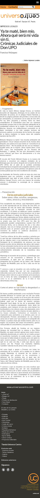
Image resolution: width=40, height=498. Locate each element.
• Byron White (6, 436)
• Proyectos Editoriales (9, 439)
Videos (4, 456)
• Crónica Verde (6, 426)
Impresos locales (8, 450)
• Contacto (4, 404)
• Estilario (4, 428)
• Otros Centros (6, 438)
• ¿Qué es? (5, 394)
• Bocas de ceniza (7, 432)
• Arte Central (5, 420)
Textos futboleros (8, 452)
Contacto (12, 7)
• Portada (4, 414)
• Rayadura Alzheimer (8, 430)
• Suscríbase (5, 402)
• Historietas (5, 422)
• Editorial (4, 416)
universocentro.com (33, 484)
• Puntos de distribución (9, 400)
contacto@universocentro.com (30, 486)
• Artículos (4, 418)
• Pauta (3, 398)
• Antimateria (5, 434)
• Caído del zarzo (7, 424)
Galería (4, 454)
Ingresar (2, 497)
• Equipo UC (5, 396)
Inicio (3, 7)
